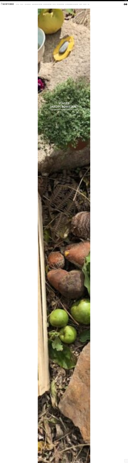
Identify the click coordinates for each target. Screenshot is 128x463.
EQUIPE (80, 4)
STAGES (21, 4)
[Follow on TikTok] (126, 0)
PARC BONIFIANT (28, 4)
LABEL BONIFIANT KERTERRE (37, 4)
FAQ (88, 4)
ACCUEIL (17, 4)
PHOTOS (54, 4)
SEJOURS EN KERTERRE (47, 4)
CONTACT (85, 4)
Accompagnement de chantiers (71, 4)
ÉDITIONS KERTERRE (60, 4)
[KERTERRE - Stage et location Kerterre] (7, 4)
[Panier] (124, 4)
